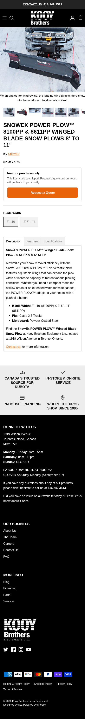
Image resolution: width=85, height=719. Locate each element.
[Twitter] (5, 649)
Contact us (13, 346)
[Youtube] (28, 649)
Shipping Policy (43, 683)
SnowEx (13, 153)
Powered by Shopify (34, 704)
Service (8, 601)
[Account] (71, 18)
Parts (7, 595)
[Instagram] (21, 649)
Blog (6, 582)
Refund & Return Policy (16, 683)
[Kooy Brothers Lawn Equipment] (42, 18)
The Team (10, 537)
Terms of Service (12, 689)
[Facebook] (13, 649)
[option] (42, 66)
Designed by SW (12, 704)
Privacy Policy (64, 683)
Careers (8, 543)
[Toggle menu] (4, 18)
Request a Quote (43, 192)
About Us (9, 530)
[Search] (13, 18)
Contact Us (11, 550)
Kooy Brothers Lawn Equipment (30, 701)
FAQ (6, 556)
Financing (9, 588)
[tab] (13, 241)
